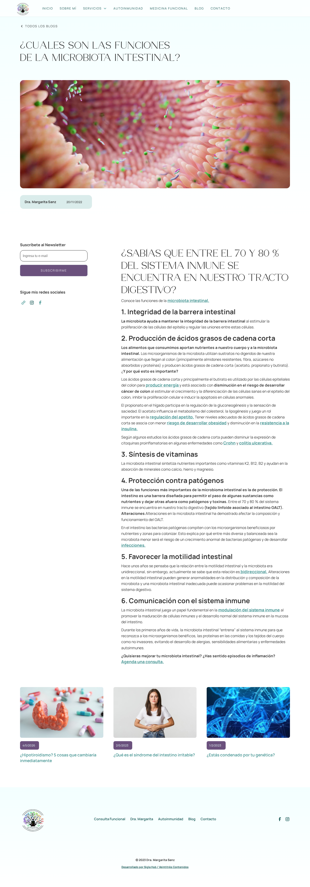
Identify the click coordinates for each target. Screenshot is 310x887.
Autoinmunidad (128, 8)
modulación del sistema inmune (249, 610)
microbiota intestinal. (188, 300)
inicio (47, 8)
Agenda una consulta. (142, 661)
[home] (25, 8)
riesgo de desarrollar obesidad (196, 423)
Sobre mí (68, 8)
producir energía (162, 385)
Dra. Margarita (141, 819)
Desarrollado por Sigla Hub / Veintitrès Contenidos (155, 867)
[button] (95, 8)
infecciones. (133, 545)
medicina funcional (169, 8)
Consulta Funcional (109, 819)
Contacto (208, 819)
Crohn (229, 443)
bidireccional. (253, 571)
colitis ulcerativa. (256, 443)
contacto (220, 8)
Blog (199, 8)
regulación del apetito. (172, 417)
